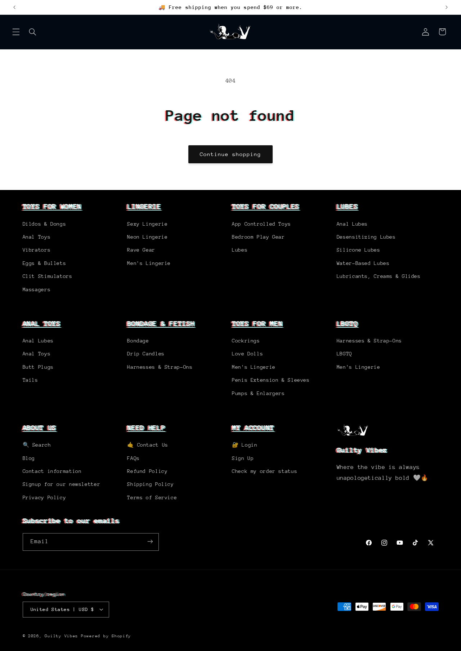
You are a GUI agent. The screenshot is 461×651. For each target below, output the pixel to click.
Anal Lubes (352, 223)
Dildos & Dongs (44, 223)
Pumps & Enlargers (258, 393)
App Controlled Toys (261, 223)
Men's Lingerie (149, 263)
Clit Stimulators (47, 276)
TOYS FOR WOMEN (52, 206)
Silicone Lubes (358, 250)
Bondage (138, 341)
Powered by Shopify (106, 635)
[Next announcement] (447, 7)
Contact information (52, 471)
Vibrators (37, 250)
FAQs (133, 458)
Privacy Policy (44, 497)
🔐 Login (244, 445)
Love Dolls (247, 354)
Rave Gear (141, 250)
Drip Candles (146, 354)
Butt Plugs (38, 367)
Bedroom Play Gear (258, 236)
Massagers (37, 289)
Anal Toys (37, 236)
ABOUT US (40, 427)
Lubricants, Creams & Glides (379, 276)
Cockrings (246, 341)
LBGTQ (347, 323)
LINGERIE (144, 206)
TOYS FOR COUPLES (265, 206)
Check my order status (264, 471)
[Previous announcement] (14, 7)
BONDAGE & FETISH (160, 323)
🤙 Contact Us (147, 445)
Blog (29, 458)
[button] (16, 31)
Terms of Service (152, 497)
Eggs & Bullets (44, 263)
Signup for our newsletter (61, 484)
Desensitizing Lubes (366, 236)
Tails (30, 380)
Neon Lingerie (147, 236)
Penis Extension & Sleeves (271, 380)
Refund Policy (147, 471)
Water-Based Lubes (363, 263)
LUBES (347, 206)
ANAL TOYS (42, 323)
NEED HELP (146, 427)
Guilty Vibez (61, 635)
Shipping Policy (150, 484)
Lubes (239, 250)
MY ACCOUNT (253, 427)
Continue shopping (230, 154)
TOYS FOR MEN (257, 323)
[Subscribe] (150, 541)
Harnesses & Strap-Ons (159, 367)
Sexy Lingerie (147, 223)
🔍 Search (37, 445)
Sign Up (243, 458)
